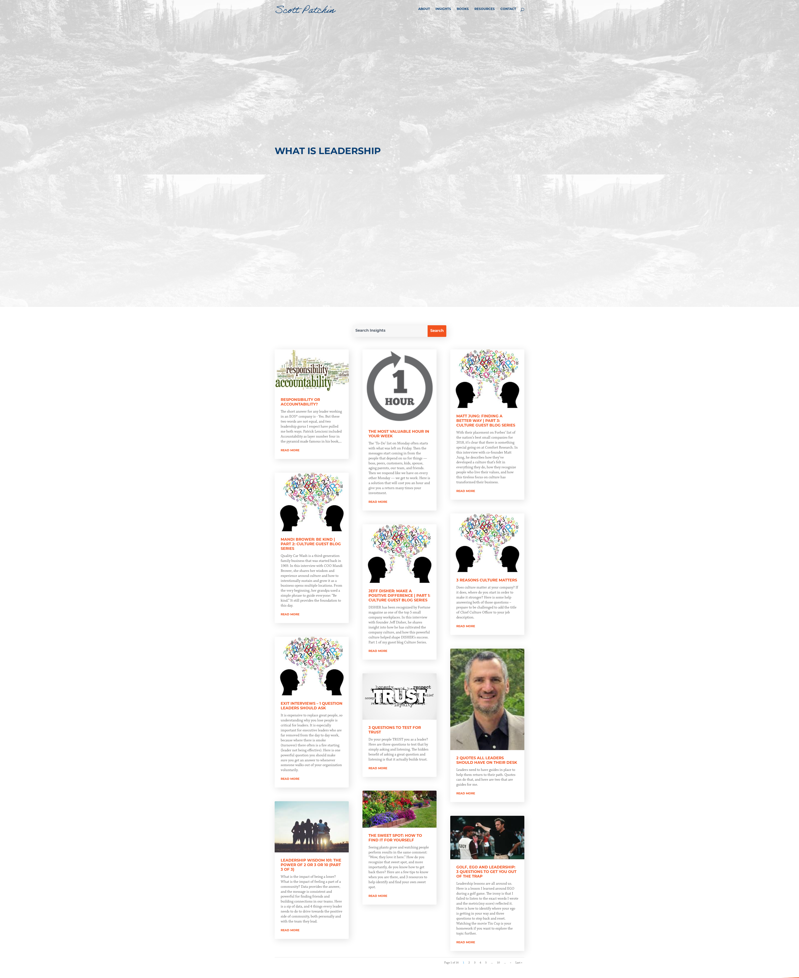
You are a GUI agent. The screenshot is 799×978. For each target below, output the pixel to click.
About (424, 9)
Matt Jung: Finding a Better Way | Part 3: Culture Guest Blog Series (485, 421)
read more (290, 450)
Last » (518, 962)
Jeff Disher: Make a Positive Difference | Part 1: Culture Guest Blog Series (399, 596)
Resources (484, 9)
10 (498, 962)
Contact (508, 9)
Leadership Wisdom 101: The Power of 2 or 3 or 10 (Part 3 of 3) (311, 865)
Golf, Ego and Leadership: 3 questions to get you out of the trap (486, 872)
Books (463, 9)
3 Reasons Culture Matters (486, 580)
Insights (443, 9)
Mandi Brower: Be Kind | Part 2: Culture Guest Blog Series (311, 544)
